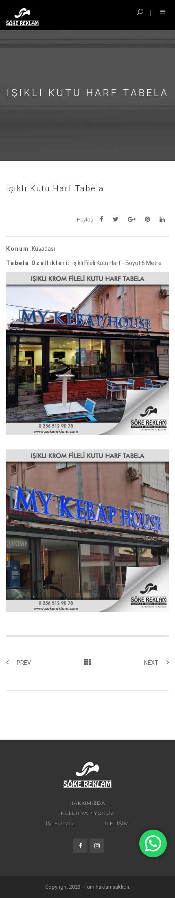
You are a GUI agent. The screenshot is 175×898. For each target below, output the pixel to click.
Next (151, 662)
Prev (24, 662)
